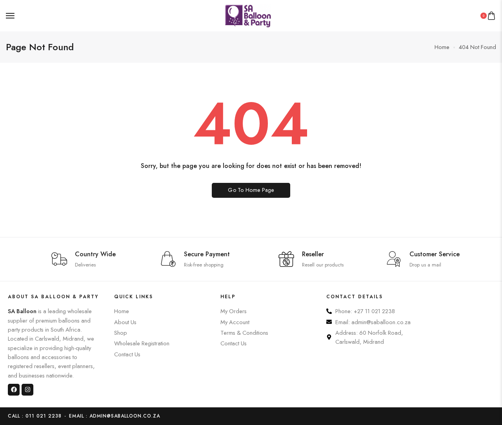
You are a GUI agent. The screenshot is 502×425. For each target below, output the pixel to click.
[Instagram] (27, 390)
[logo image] (247, 15)
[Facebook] (14, 390)
